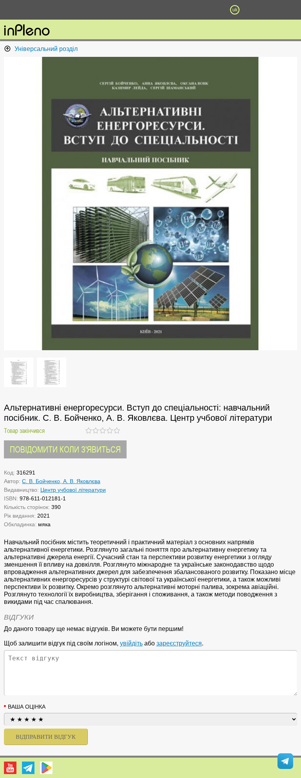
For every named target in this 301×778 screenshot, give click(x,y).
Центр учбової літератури (73, 490)
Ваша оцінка (26, 706)
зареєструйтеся (179, 643)
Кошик (192, 10)
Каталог (22, 10)
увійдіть (131, 643)
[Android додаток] (46, 768)
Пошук (108, 10)
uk (235, 10)
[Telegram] (28, 768)
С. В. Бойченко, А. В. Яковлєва (61, 481)
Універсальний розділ (46, 48)
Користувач (150, 10)
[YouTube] (10, 768)
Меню (66, 10)
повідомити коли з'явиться (65, 449)
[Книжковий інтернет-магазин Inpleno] (27, 30)
